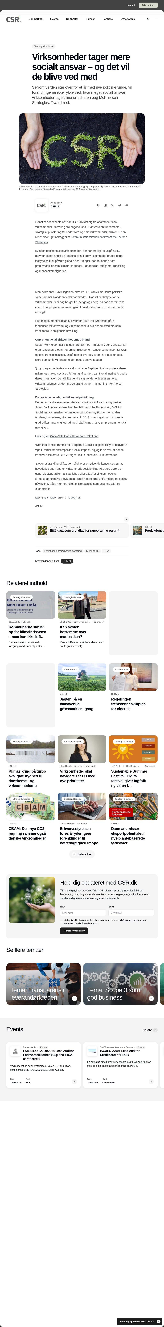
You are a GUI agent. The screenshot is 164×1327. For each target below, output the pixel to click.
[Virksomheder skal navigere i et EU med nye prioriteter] (82, 759)
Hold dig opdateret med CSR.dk (137, 1321)
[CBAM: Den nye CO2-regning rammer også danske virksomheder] (30, 817)
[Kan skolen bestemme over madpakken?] (82, 619)
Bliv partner (148, 5)
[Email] (120, 205)
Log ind (131, 5)
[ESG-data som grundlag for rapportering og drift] (82, 530)
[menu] (156, 19)
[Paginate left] (9, 984)
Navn (62, 906)
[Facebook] (98, 205)
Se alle (147, 1030)
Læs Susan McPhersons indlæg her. (58, 497)
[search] (148, 19)
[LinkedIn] (105, 205)
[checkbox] (61, 921)
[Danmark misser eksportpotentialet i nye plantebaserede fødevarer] (133, 819)
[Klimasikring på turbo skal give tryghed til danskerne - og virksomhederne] (30, 761)
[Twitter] (112, 205)
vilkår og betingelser (129, 920)
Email (111, 906)
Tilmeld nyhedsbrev (74, 930)
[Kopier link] (126, 205)
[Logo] (13, 19)
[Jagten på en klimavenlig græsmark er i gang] (82, 687)
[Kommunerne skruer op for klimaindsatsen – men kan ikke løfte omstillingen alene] (30, 619)
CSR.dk (55, 206)
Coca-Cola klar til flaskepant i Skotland (74, 436)
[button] (126, 519)
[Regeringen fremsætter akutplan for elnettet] (133, 687)
